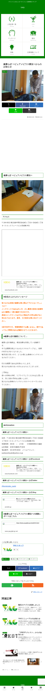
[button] (29, 110)
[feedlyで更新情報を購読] (14, 549)
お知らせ (6, 559)
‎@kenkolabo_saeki (9, 486)
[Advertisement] (22, 145)
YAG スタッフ (18, 545)
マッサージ (34, 559)
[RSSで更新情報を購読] (17, 549)
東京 (14, 559)
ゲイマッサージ (23, 559)
